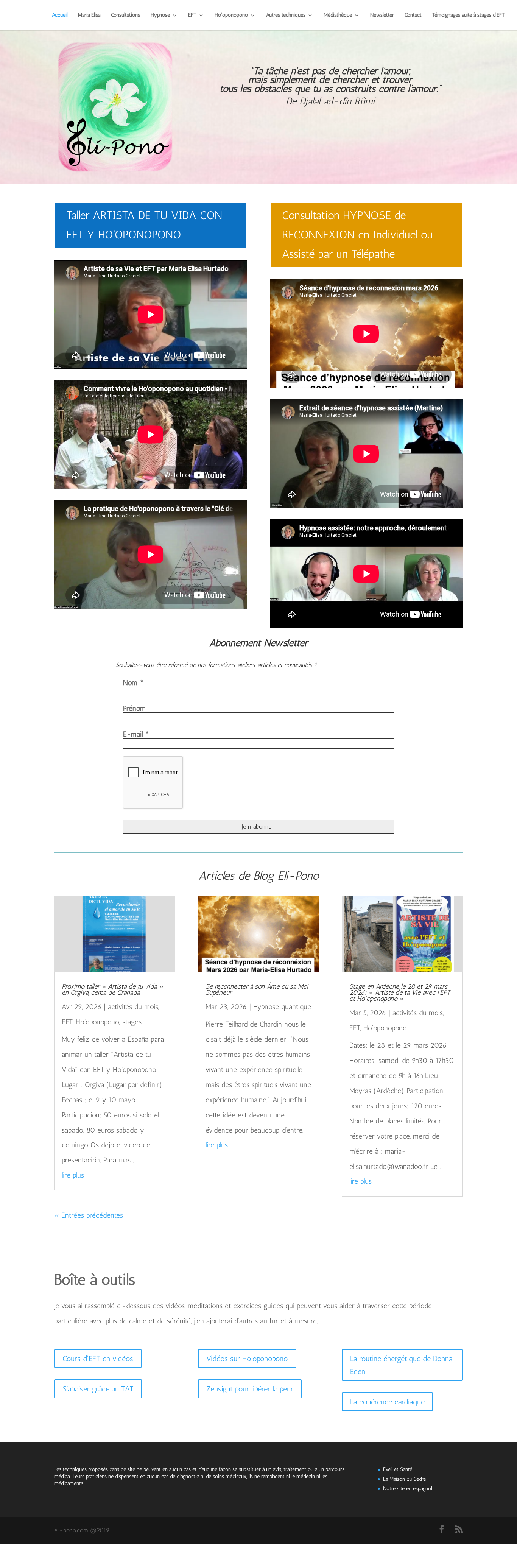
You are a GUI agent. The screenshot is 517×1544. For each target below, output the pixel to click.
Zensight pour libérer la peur (249, 1388)
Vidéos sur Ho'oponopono (247, 1358)
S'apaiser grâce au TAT (98, 1388)
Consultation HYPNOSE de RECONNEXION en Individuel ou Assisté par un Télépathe (357, 235)
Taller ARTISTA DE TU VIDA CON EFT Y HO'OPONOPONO (144, 225)
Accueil (59, 15)
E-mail (136, 734)
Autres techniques (285, 15)
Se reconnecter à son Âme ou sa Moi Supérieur (257, 989)
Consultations (125, 15)
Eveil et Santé (397, 1469)
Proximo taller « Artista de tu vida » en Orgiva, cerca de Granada (112, 989)
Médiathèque (338, 15)
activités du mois (133, 1006)
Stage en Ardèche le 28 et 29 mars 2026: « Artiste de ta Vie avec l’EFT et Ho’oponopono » (399, 992)
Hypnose (160, 15)
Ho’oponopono (231, 15)
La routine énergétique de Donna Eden (401, 1365)
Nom (133, 683)
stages (132, 1021)
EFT (192, 15)
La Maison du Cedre (404, 1479)
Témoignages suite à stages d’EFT (468, 15)
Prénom (134, 708)
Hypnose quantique (282, 1006)
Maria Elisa (89, 15)
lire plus (73, 1175)
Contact (413, 15)
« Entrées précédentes (88, 1215)
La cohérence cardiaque (387, 1401)
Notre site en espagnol (407, 1488)
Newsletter (382, 15)
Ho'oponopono (97, 1021)
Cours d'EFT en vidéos (97, 1358)
